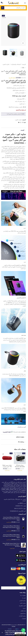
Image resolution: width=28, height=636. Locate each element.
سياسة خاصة (23, 603)
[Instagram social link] (21, 122)
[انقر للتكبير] (23, 43)
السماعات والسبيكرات (16, 64)
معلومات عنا (23, 595)
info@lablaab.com (14, 511)
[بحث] (2, 7)
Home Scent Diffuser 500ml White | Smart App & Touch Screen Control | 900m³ (11, 536)
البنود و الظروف (22, 605)
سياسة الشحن (22, 600)
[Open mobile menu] (25, 2)
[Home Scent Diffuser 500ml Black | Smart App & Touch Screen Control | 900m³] (23, 528)
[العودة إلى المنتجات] (23, 68)
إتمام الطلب (23, 610)
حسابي (24, 608)
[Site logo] (13, 2)
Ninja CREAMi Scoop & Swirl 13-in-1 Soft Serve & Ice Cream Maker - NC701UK (11, 545)
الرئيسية (24, 64)
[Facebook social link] (22, 122)
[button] (16, 454)
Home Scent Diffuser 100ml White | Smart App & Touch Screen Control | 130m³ (11, 519)
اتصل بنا (24, 598)
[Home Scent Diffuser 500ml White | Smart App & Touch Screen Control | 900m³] (23, 537)
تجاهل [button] (2, 632)
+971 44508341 (19, 505)
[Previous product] (25, 68)
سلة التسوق (23, 613)
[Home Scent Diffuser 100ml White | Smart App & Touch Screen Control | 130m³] (23, 520)
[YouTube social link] (19, 122)
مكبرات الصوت (6, 64)
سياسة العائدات (22, 616)
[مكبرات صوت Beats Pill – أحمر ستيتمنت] (7, 458)
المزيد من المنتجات (21, 427)
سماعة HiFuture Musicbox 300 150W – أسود (20, 467)
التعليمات (24, 618)
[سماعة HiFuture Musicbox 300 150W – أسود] (20, 458)
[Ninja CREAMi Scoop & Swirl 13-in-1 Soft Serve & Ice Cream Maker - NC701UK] (23, 546)
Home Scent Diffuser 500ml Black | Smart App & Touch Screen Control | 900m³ (11, 527)
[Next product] (21, 68)
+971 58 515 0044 (18, 508)
